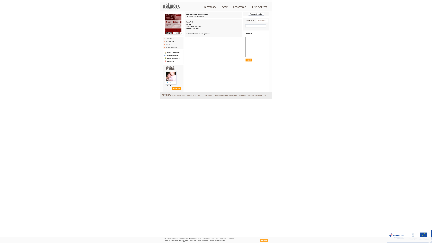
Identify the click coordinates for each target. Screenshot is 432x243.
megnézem (176, 88)
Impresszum (208, 95)
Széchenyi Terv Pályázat (255, 95)
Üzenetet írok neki (173, 55)
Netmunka (168, 86)
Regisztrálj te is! (256, 14)
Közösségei (169, 41)
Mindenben (262, 20)
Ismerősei (169, 38)
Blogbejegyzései (171, 47)
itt (224, 241)
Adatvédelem (233, 95)
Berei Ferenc (170, 83)
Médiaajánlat (242, 95)
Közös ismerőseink (173, 58)
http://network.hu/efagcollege (195, 16)
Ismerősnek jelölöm (173, 52)
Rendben (264, 240)
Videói (168, 44)
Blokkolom (170, 61)
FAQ (265, 95)
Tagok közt (250, 20)
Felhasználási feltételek (221, 95)
